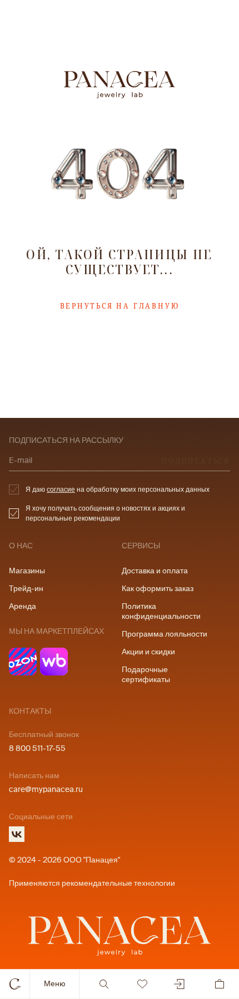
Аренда (22, 606)
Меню (55, 983)
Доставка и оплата (155, 571)
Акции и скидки (148, 652)
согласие (61, 489)
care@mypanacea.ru (46, 789)
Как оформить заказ (157, 588)
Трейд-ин (26, 588)
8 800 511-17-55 (37, 748)
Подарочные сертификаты (146, 674)
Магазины (27, 571)
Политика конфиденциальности (161, 611)
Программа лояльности (164, 634)
